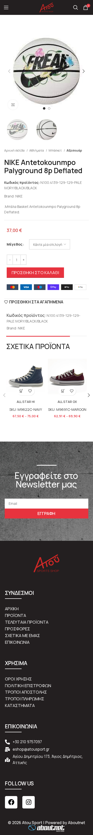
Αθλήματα (37, 150)
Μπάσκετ (55, 150)
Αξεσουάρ (74, 150)
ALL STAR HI (26, 402)
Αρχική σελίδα (14, 150)
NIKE (19, 196)
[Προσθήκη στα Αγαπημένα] (30, 391)
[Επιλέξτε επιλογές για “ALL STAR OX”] (63, 391)
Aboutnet (76, 822)
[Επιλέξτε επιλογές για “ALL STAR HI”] (21, 391)
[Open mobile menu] (6, 7)
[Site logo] (46, 7)
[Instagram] (28, 802)
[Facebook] (11, 802)
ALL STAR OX (67, 402)
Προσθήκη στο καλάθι (35, 272)
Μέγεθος (14, 244)
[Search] (76, 7)
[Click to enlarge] (13, 105)
